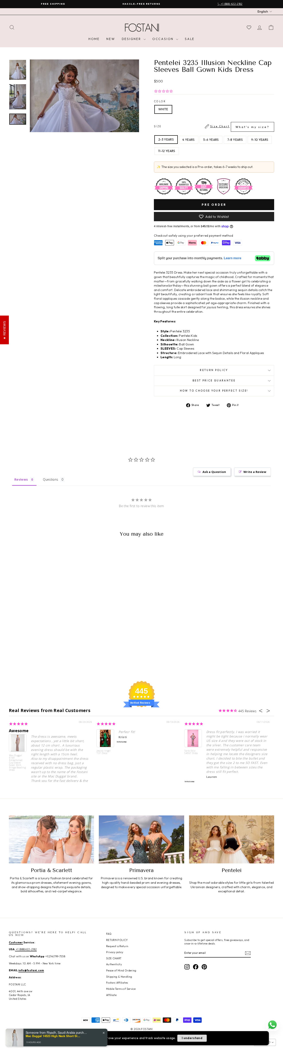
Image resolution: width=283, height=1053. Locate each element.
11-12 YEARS (166, 151)
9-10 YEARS (259, 140)
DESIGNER (132, 39)
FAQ (108, 933)
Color (160, 101)
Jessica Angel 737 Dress (104, 752)
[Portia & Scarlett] (51, 839)
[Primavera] (141, 839)
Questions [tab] (50, 479)
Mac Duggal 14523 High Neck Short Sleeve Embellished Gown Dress (53, 1036)
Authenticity (114, 964)
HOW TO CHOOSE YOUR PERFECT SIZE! (214, 390)
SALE (190, 39)
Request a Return (117, 946)
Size (212, 126)
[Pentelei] (231, 839)
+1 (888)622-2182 (26, 949)
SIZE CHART (114, 958)
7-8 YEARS (235, 140)
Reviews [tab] (21, 479)
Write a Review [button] (254, 472)
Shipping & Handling (119, 976)
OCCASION (163, 39)
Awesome (19, 730)
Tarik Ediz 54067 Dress (191, 752)
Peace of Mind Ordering (121, 970)
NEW (110, 39)
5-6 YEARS (211, 140)
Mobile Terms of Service (121, 988)
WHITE (163, 109)
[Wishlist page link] (249, 27)
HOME (94, 39)
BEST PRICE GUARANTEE (214, 380)
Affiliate (111, 995)
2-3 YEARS (166, 139)
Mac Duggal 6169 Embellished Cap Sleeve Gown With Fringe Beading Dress (17, 762)
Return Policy (214, 370)
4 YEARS (188, 140)
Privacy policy (114, 952)
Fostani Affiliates (117, 982)
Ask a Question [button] (214, 472)
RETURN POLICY (117, 940)
